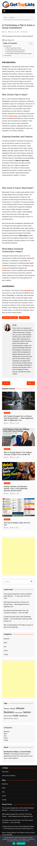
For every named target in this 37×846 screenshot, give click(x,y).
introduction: (8, 46)
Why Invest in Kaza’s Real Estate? (16, 51)
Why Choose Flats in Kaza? (14, 48)
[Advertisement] (18, 556)
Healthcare (23, 716)
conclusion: (7, 55)
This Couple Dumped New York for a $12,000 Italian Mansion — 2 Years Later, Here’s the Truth (17, 596)
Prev (7, 383)
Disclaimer (5, 771)
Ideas (5, 642)
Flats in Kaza (24, 317)
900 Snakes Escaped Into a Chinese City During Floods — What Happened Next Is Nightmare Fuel (18, 418)
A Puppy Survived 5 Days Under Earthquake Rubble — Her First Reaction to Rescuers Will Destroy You (18, 619)
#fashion (6, 708)
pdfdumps (16, 718)
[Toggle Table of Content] (30, 43)
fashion (27, 712)
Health (15, 716)
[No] (35, 840)
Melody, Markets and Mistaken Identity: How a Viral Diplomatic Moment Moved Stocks (16, 489)
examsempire (18, 712)
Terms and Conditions (8, 775)
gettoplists (26, 290)
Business (25, 32)
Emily (5, 32)
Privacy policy (21, 843)
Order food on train (8, 718)
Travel (6, 650)
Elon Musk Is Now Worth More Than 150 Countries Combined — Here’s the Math (16, 611)
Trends (6, 654)
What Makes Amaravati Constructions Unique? (19, 53)
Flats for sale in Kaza (10, 317)
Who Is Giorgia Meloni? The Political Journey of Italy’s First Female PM (18, 626)
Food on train (8, 716)
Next (29, 383)
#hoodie (12, 708)
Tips (5, 646)
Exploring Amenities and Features (16, 50)
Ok (14, 843)
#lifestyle (20, 708)
